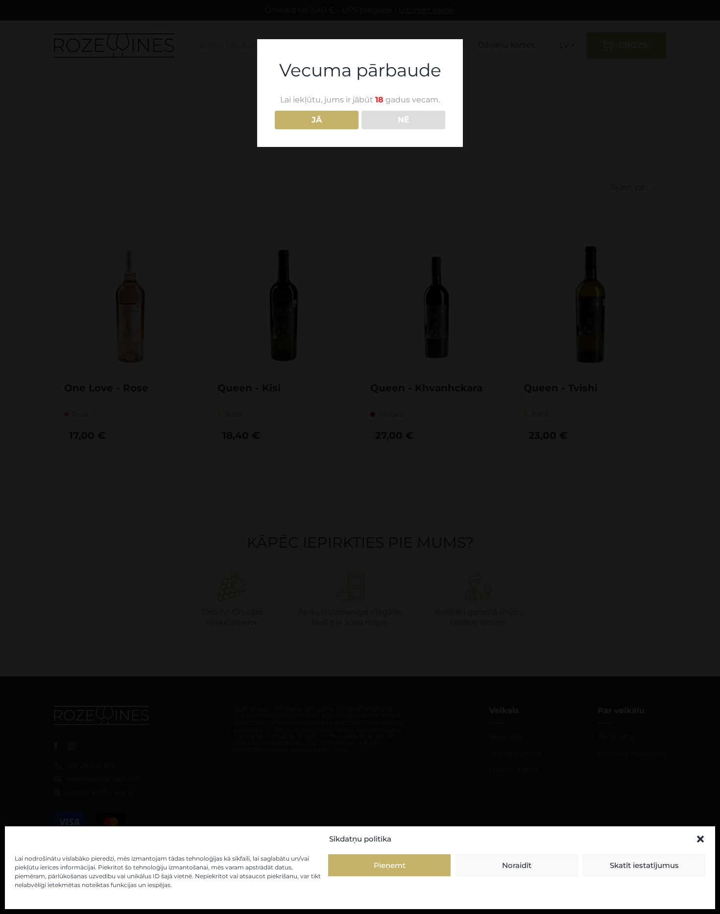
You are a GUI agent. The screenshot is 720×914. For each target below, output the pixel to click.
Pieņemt (390, 865)
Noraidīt (516, 865)
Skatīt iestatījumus (644, 865)
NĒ (403, 119)
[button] (700, 839)
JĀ (317, 119)
